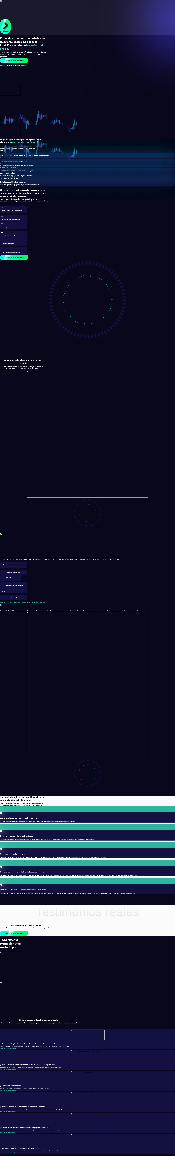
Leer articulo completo (8, 1048)
